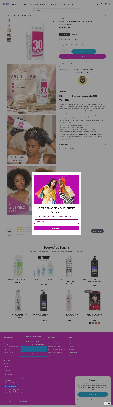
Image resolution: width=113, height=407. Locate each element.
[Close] (79, 174)
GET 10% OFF (56, 228)
